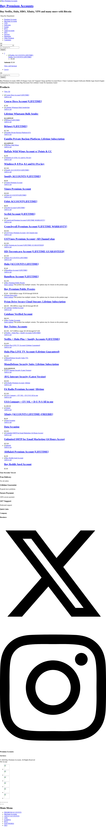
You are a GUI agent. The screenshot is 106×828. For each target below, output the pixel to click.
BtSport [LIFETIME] (15, 126)
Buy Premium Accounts (16, 6)
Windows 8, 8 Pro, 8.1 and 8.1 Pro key (24, 164)
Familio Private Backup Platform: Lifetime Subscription (34, 138)
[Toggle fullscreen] (5, 802)
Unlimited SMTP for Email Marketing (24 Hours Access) (34, 439)
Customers (7, 40)
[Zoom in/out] (7, 802)
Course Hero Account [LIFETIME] (23, 101)
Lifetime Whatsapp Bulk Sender (21, 113)
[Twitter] (53, 626)
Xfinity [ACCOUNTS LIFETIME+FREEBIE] (28, 414)
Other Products (9, 38)
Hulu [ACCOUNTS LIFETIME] (21, 264)
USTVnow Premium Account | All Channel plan (29, 239)
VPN (6, 23)
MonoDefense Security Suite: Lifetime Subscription (31, 364)
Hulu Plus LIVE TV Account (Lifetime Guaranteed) (31, 351)
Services (7, 34)
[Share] (3, 802)
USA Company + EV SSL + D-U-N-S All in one (28, 401)
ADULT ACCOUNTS (11, 816)
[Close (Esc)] (1, 802)
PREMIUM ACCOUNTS (12, 812)
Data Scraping (11, 426)
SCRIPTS (7, 820)
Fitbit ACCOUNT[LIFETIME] (20, 201)
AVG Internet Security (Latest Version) (25, 376)
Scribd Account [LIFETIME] (19, 214)
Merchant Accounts (10, 21)
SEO (5, 32)
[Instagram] (53, 748)
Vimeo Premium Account (17, 189)
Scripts (6, 27)
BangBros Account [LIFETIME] (21, 276)
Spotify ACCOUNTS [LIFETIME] (22, 176)
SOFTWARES (9, 823)
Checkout (13, 66)
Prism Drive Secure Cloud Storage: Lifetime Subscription (35, 301)
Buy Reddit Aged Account (17, 464)
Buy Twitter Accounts (15, 326)
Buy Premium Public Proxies (19, 289)
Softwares (7, 25)
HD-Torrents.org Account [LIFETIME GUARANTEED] (34, 251)
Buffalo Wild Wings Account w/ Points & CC (28, 151)
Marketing (7, 36)
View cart (7, 66)
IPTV (6, 29)
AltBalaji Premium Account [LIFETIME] (26, 451)
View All (7, 91)
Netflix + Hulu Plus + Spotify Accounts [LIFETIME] (32, 339)
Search (3, 49)
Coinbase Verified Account (18, 314)
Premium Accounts (10, 19)
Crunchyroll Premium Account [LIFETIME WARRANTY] (35, 226)
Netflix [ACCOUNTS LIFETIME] (19, 57)
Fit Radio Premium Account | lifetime (24, 389)
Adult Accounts (9, 30)
